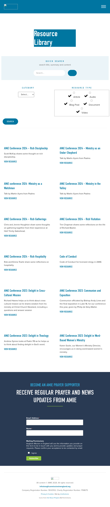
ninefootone (64, 494)
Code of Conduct (68, 256)
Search (10, 121)
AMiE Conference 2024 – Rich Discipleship (26, 148)
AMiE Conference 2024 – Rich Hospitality (25, 256)
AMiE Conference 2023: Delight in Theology (26, 336)
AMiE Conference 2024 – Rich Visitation (80, 219)
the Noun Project (53, 498)
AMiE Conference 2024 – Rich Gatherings (25, 219)
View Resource (10, 161)
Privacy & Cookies (47, 494)
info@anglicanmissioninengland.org (55, 486)
